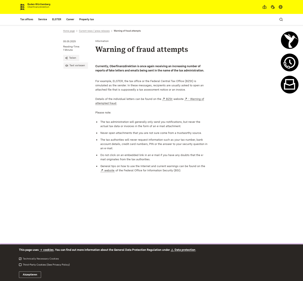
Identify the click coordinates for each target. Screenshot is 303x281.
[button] (71, 58)
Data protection (185, 249)
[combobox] (280, 7)
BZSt (169, 99)
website (109, 170)
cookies (48, 249)
